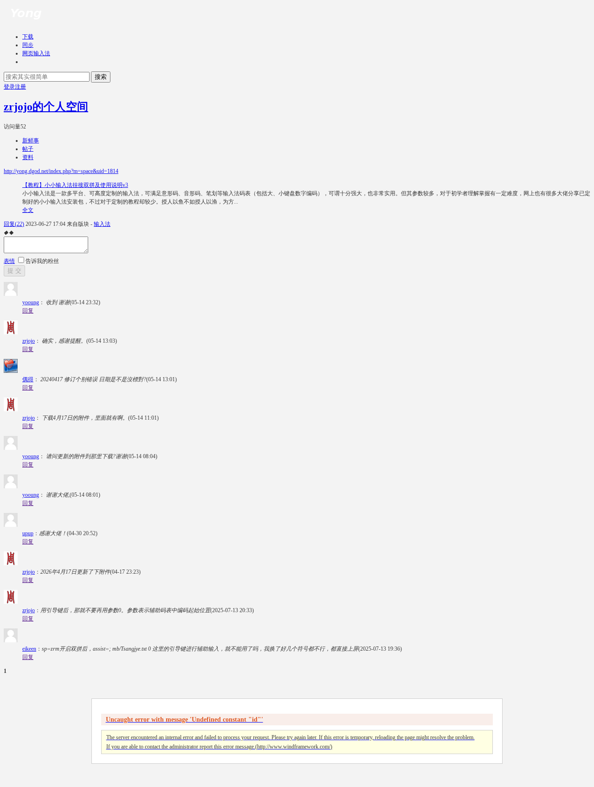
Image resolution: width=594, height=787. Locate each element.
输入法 (102, 224)
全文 (27, 210)
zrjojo (28, 341)
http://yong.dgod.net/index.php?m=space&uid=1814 (61, 171)
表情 (9, 261)
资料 (27, 157)
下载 (27, 36)
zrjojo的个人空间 (46, 107)
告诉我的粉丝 (42, 261)
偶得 (27, 379)
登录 (9, 86)
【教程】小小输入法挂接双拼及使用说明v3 (75, 185)
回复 (14, 224)
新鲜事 (30, 140)
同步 (27, 45)
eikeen (29, 649)
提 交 (14, 270)
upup (27, 533)
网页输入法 (36, 53)
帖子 (27, 149)
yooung (30, 302)
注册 (20, 86)
